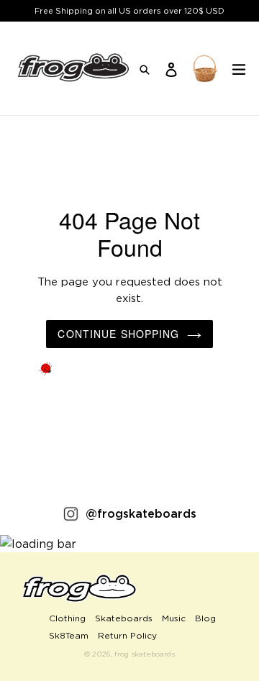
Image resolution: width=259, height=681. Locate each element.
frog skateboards (144, 654)
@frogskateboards (141, 513)
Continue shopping (118, 333)
